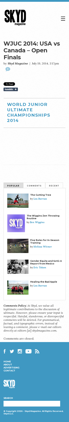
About (8, 365)
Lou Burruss (40, 198)
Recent (54, 186)
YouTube (28, 351)
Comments (34, 186)
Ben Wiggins (37, 222)
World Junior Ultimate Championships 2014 (28, 112)
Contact (9, 371)
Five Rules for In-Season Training (44, 241)
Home (7, 362)
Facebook (6, 351)
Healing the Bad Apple (43, 281)
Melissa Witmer (42, 246)
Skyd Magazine (15, 25)
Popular (13, 186)
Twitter (12, 351)
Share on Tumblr (35, 89)
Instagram (20, 351)
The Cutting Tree (40, 195)
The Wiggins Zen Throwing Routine (43, 217)
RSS (37, 351)
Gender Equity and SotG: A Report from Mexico (46, 262)
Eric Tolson (39, 267)
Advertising (11, 368)
